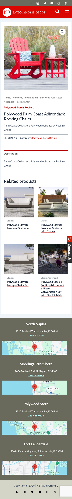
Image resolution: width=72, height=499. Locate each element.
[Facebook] (17, 492)
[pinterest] (65, 3)
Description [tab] (11, 153)
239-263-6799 (36, 375)
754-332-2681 (36, 455)
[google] (45, 3)
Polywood (17, 97)
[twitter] (31, 3)
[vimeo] (52, 3)
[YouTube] (40, 492)
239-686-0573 (36, 415)
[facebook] (38, 3)
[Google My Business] (47, 492)
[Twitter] (32, 492)
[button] (62, 32)
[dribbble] (58, 3)
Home (7, 97)
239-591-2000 (36, 335)
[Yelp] (55, 492)
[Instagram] (25, 492)
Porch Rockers (31, 97)
